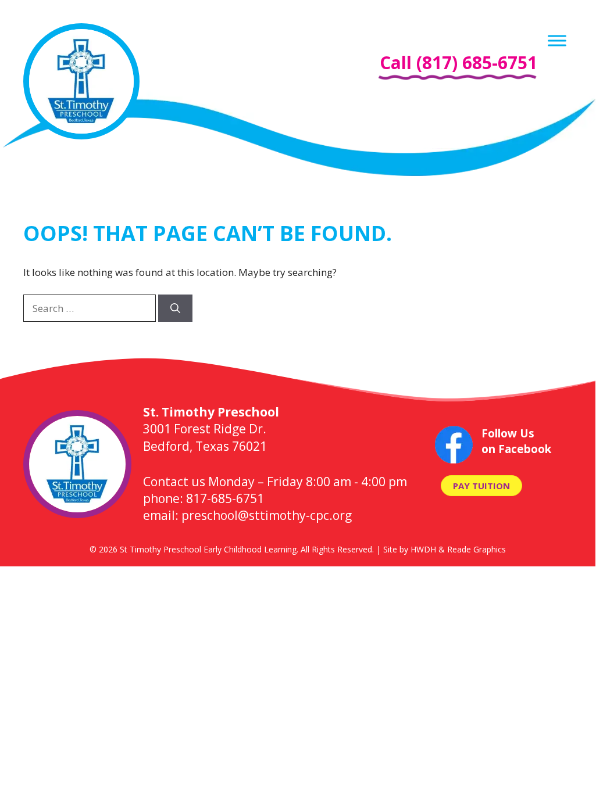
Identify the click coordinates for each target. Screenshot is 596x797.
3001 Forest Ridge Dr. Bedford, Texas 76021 (211, 429)
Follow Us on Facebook (516, 441)
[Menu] (557, 40)
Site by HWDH (409, 549)
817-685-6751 (225, 498)
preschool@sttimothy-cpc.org (266, 515)
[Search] (175, 308)
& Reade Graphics (472, 549)
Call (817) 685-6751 (458, 62)
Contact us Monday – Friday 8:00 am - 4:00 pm (275, 481)
